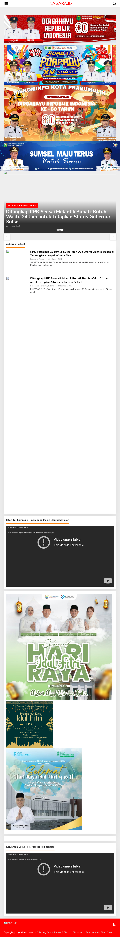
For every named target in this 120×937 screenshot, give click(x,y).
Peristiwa (23, 205)
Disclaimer (77, 932)
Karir (111, 932)
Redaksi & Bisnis (62, 932)
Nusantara (13, 205)
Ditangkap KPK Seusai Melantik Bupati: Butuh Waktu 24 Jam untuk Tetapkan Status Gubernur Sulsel (58, 216)
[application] (60, 556)
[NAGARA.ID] (10, 923)
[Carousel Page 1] (58, 230)
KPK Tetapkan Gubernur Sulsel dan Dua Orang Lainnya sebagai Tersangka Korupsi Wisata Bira (72, 253)
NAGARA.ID (60, 3)
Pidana (33, 205)
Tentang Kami (45, 932)
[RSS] (114, 924)
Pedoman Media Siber (96, 932)
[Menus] (6, 3)
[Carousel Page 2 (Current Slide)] (61, 230)
